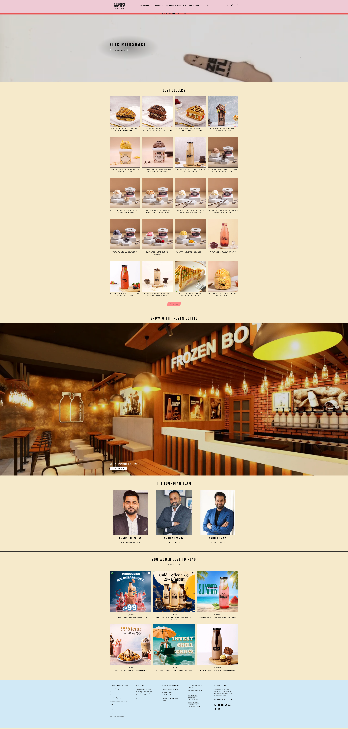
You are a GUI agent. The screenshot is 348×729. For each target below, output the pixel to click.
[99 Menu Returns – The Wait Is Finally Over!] (130, 644)
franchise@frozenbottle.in (170, 689)
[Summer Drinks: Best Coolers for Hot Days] (217, 591)
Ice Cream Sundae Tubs (176, 5)
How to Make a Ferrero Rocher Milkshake (217, 670)
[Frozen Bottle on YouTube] (222, 705)
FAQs (111, 713)
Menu (111, 695)
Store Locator (114, 707)
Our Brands (194, 5)
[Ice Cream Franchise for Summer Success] (174, 644)
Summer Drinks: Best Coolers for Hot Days (217, 617)
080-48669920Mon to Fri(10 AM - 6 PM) (193, 697)
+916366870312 (167, 694)
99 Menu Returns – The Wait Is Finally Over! (130, 670)
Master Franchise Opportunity (119, 701)
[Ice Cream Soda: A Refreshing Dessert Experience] (130, 591)
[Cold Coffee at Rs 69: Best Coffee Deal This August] (174, 591)
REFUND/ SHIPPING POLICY (119, 686)
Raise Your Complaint (117, 716)
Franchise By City (115, 698)
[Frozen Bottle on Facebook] (219, 705)
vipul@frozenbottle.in (195, 690)
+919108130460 (193, 702)
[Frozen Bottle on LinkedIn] (219, 709)
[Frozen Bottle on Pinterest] (229, 705)
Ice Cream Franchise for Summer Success (174, 670)
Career (138, 698)
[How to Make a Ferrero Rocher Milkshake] (217, 644)
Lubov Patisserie (145, 5)
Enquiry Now (119, 468)
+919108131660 (167, 692)
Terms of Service (115, 692)
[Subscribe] (232, 699)
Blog (111, 704)
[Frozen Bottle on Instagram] (215, 705)
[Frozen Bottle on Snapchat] (215, 709)
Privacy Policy (114, 689)
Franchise (206, 5)
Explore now (119, 51)
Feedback (113, 710)
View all (174, 304)
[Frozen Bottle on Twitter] (226, 705)
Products (159, 5)
